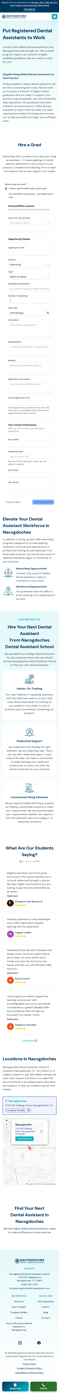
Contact (45, 1317)
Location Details (15, 1110)
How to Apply (19, 1306)
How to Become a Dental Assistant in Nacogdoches (19, 1326)
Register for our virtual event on (29, 4)
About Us (19, 1301)
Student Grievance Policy (29, 1368)
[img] (29, 1151)
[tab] (29, 1106)
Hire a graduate (46, 1301)
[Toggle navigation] (54, 16)
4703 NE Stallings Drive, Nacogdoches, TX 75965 (25, 1131)
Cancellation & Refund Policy (29, 1372)
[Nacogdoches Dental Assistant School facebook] (39, 1342)
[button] (29, 1148)
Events (45, 1306)
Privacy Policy (29, 1363)
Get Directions (24, 1138)
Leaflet (30, 1184)
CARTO (39, 1184)
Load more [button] (28, 1040)
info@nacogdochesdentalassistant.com (29, 1288)
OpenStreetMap (50, 1184)
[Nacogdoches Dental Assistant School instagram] (20, 1342)
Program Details (19, 1312)
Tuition (19, 1317)
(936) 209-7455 (29, 1284)
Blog (45, 1312)
